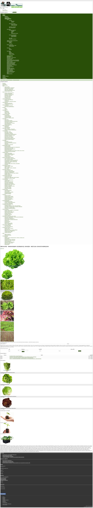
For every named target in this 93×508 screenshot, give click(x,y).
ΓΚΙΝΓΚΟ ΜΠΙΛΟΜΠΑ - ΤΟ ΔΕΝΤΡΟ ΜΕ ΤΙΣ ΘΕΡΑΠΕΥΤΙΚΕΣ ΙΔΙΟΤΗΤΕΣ (13, 457)
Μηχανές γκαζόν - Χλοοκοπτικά (9, 181)
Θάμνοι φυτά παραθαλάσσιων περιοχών (10, 90)
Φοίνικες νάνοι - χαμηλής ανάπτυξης (9, 106)
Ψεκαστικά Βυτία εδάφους (8, 190)
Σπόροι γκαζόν (7, 119)
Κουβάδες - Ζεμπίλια (7, 173)
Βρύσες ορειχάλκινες (7, 243)
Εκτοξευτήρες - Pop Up (8, 131)
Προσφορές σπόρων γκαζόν (8, 124)
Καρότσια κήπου (7, 222)
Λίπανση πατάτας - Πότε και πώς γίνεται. (8, 461)
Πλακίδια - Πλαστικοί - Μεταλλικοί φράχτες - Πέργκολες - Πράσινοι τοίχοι (14, 237)
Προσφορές (4, 83)
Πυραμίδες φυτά (7, 111)
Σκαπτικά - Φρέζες (7, 180)
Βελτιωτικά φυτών (7, 155)
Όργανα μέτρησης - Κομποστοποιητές (9, 218)
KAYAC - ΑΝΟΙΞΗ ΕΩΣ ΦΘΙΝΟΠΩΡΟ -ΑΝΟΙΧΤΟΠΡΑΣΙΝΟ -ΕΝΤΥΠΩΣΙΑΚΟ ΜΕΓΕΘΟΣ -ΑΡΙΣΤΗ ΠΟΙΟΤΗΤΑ (25, 358)
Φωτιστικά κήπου (7, 244)
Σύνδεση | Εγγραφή (5, 10)
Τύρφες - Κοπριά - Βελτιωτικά (9, 226)
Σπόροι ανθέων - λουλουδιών (8, 122)
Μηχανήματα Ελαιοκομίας (6, 200)
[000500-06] (7, 320)
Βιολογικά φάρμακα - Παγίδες (6, 145)
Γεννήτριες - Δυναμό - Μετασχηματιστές (10, 202)
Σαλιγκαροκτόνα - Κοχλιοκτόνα (9, 144)
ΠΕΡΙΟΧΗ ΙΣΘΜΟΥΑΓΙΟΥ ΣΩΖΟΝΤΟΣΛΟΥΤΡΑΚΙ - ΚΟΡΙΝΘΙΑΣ (4, 479)
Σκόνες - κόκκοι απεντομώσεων (9, 159)
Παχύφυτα (6, 109)
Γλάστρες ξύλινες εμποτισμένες (9, 212)
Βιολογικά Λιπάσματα (7, 146)
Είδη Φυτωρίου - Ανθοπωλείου (7, 169)
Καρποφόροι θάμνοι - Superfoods (9, 88)
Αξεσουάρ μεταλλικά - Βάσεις (8, 231)
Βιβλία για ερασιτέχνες (8, 234)
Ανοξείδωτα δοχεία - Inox (8, 176)
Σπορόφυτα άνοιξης (7, 115)
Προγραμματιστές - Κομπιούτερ (9, 133)
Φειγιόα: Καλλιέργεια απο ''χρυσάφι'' (7, 455)
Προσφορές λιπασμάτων (8, 156)
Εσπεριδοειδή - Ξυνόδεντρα (8, 95)
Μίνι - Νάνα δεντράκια (8, 96)
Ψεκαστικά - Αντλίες (5, 189)
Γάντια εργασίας (7, 168)
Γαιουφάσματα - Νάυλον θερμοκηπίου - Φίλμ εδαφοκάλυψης (13, 205)
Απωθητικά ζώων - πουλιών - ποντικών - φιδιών (11, 161)
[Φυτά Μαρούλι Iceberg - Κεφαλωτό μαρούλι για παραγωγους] (7, 395)
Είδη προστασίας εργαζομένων (6, 165)
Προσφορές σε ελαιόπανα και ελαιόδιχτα (10, 208)
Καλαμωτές (6, 236)
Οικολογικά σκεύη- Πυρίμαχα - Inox (7, 175)
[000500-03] (7, 310)
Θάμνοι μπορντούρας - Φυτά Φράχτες (9, 87)
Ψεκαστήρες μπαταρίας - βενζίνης (9, 197)
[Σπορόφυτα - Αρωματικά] (7, 421)
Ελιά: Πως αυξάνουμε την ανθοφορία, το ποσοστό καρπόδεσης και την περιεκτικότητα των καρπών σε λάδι (16, 462)
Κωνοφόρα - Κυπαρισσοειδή (8, 93)
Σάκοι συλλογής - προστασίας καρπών (10, 207)
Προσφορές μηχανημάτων (8, 188)
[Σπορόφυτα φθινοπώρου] (7, 444)
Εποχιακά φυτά (7, 100)
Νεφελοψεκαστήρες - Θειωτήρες (9, 198)
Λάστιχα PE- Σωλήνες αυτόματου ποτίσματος (10, 134)
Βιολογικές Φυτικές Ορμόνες (8, 149)
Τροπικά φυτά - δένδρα (8, 97)
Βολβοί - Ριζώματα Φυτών (6, 125)
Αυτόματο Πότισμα (5, 130)
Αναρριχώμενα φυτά (5, 102)
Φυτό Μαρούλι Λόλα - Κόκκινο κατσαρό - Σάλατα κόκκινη (8, 408)
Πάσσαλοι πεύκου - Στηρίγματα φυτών (10, 230)
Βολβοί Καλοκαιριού (7, 127)
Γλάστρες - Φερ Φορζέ (6, 209)
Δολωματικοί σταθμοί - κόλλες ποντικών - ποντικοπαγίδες (12, 163)
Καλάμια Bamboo (7, 238)
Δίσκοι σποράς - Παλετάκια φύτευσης (9, 171)
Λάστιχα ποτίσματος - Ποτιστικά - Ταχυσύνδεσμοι (11, 219)
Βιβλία (3, 233)
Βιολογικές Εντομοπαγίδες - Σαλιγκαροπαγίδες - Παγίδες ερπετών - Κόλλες (14, 150)
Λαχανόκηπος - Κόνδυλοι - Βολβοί (9, 117)
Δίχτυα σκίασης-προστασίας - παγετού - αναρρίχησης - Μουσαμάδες (13, 206)
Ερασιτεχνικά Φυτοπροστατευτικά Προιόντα (10, 142)
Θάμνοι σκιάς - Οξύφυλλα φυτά (9, 89)
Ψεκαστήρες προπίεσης (8, 195)
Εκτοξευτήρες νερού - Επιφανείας (9, 136)
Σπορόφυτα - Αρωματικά (6, 114)
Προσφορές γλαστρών (7, 215)
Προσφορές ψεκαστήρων (8, 199)
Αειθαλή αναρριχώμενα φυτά (8, 103)
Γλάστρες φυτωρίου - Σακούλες (9, 170)
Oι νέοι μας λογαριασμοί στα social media (8, 456)
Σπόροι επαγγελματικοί (8, 123)
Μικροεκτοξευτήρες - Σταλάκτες (9, 137)
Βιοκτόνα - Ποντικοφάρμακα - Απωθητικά (8, 157)
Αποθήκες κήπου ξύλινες (8, 232)
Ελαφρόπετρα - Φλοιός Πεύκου (9, 242)
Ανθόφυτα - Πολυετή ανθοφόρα (9, 99)
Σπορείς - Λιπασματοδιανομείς (9, 223)
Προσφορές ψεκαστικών (8, 193)
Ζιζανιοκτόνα (6, 143)
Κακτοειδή (4, 107)
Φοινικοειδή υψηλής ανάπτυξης (9, 105)
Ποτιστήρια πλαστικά (7, 221)
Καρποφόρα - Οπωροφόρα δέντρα (9, 94)
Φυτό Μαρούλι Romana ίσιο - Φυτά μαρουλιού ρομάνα (7, 372)
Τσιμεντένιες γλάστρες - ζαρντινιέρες (9, 211)
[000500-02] (7, 341)
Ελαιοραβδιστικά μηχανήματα (8, 201)
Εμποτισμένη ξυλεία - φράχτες (6, 227)
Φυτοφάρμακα (4, 140)
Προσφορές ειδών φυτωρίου (8, 174)
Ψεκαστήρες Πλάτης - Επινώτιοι (9, 196)
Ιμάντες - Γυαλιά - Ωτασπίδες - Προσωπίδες (10, 167)
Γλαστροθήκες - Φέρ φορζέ (8, 214)
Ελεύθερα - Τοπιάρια (7, 113)
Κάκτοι (6, 108)
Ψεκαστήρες (4, 194)
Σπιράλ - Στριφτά (7, 112)
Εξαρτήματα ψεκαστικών (8, 192)
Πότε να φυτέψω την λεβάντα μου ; (7, 460)
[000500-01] (7, 289)
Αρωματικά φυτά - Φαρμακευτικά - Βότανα (10, 101)
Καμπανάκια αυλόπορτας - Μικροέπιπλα (10, 239)
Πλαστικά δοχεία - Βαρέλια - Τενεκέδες (10, 178)
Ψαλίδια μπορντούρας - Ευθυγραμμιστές (10, 184)
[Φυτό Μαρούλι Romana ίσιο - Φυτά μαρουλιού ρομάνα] (7, 371)
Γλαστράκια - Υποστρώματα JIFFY (9, 172)
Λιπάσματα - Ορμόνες (5, 152)
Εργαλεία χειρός (7, 220)
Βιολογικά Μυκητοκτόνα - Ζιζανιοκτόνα (10, 148)
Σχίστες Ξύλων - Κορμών (8, 187)
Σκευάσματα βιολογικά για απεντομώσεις (10, 151)
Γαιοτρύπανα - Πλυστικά (8, 186)
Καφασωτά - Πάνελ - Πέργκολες (9, 228)
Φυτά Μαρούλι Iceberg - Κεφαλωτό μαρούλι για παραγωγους (8, 396)
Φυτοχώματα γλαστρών (8, 225)
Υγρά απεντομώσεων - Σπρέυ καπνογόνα (10, 158)
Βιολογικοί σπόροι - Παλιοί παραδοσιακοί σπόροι (11, 121)
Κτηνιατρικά (6, 164)
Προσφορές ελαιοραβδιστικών (9, 203)
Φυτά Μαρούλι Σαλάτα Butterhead (4, 384)
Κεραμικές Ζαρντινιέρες (8, 213)
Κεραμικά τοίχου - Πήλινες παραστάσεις (10, 240)
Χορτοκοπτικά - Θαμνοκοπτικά (9, 182)
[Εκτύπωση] (2, 248)
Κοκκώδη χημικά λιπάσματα (8, 153)
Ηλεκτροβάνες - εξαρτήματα (8, 132)
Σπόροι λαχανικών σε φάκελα (8, 120)
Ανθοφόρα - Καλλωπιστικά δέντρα (9, 92)
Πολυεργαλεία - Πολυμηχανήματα (9, 183)
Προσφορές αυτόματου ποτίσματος (9, 139)
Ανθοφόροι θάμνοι (7, 86)
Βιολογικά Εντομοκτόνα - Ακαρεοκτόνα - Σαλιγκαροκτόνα (12, 147)
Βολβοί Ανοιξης (7, 126)
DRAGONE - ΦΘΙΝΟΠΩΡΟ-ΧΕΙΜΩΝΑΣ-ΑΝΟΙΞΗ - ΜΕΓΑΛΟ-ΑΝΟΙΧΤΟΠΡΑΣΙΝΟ (21, 357)
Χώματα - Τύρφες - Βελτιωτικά (7, 224)
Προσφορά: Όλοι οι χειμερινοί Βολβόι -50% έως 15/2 (9, 454)
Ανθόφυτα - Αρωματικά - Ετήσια (7, 98)
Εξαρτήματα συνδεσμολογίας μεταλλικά (10, 138)
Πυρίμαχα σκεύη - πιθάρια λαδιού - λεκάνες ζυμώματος (12, 177)
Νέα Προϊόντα (4, 84)
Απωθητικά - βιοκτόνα (8, 162)
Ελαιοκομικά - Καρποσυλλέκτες (9, 217)
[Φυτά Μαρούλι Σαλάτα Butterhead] (7, 383)
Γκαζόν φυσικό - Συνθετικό (6, 128)
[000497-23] (7, 279)
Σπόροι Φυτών (4, 118)
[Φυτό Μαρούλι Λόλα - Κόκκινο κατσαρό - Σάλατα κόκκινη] (7, 407)
